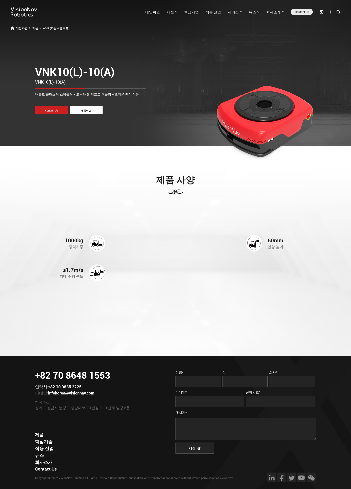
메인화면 (152, 12)
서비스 (233, 12)
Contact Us (302, 12)
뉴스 (252, 12)
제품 (170, 12)
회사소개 (273, 12)
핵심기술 (191, 12)
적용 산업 (213, 12)
